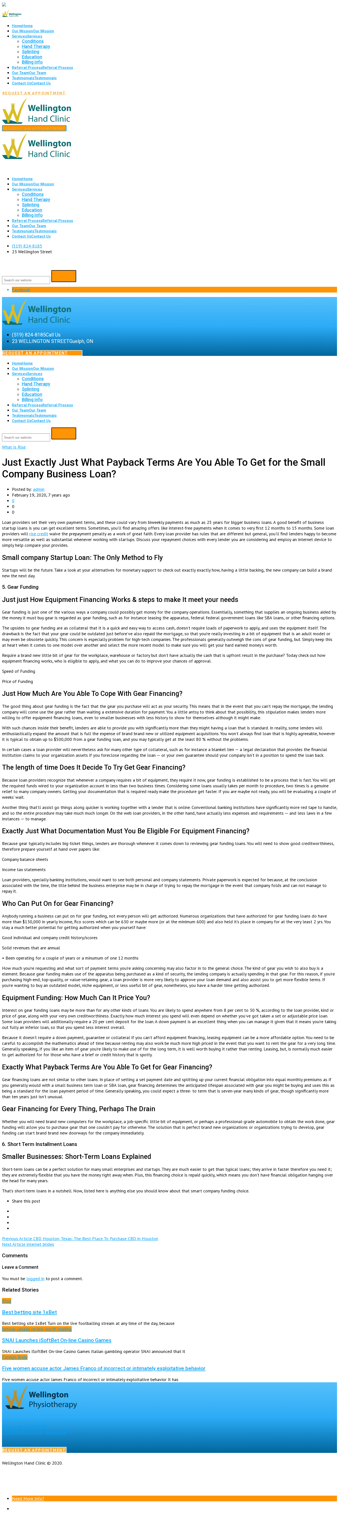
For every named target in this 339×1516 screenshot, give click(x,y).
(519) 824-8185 (27, 246)
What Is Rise (14, 447)
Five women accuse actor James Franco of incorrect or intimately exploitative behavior (103, 1368)
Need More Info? (28, 1498)
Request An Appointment (34, 92)
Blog (6, 1301)
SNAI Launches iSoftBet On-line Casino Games (56, 1340)
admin (38, 489)
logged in (35, 1278)
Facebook (21, 290)
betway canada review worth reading (37, 1329)
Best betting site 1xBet (29, 1312)
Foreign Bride (15, 1357)
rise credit (38, 534)
